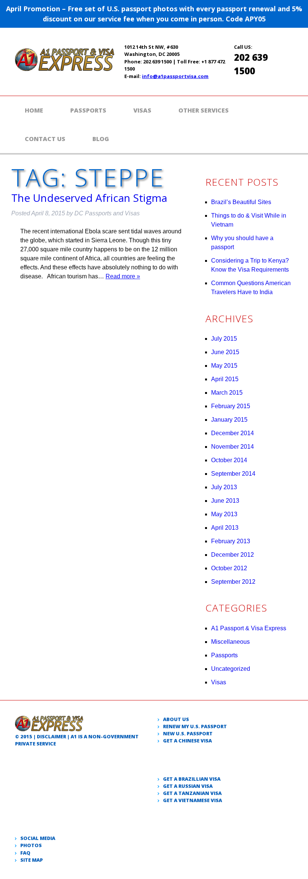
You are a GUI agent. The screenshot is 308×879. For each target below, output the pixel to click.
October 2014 (229, 460)
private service (35, 743)
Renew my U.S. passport (195, 726)
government (121, 736)
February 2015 (230, 406)
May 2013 (224, 514)
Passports (88, 110)
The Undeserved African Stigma (89, 198)
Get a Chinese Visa (187, 740)
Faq (25, 852)
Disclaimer (51, 736)
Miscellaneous (230, 642)
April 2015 (225, 379)
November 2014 (232, 446)
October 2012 (229, 568)
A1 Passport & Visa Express (248, 628)
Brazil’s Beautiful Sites (241, 202)
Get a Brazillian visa (191, 778)
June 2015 (225, 352)
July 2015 (224, 338)
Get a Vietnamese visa (192, 800)
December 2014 (232, 433)
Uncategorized (230, 669)
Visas (142, 110)
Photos (31, 845)
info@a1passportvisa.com (175, 76)
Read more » (123, 276)
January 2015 (229, 419)
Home (34, 110)
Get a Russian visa (188, 786)
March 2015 (227, 392)
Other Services (203, 110)
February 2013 (230, 541)
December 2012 (232, 554)
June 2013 (225, 500)
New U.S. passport (188, 733)
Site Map (31, 859)
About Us (176, 719)
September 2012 (233, 581)
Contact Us (45, 139)
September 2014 (233, 473)
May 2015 (224, 365)
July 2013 (224, 487)
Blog (100, 139)
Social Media (37, 838)
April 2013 (225, 527)
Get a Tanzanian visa (192, 793)
